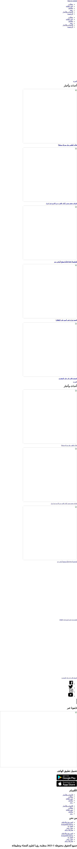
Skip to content (72, 1)
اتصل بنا (70, 826)
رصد (71, 10)
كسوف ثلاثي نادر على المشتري (68, 378)
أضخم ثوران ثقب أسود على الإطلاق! (66, 320)
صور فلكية (69, 6)
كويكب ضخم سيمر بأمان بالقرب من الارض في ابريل (61, 203)
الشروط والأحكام (67, 822)
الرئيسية (70, 14)
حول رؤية (70, 828)
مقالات (70, 4)
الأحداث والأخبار (68, 12)
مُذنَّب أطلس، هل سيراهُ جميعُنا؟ (67, 145)
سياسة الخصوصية (67, 824)
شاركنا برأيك (69, 830)
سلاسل (70, 8)
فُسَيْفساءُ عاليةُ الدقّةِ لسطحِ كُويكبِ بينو (65, 262)
